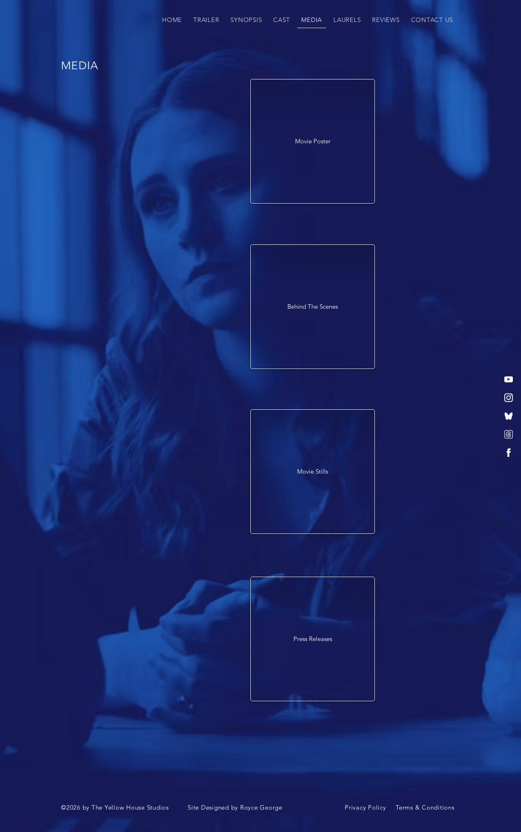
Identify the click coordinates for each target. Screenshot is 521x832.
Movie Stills (312, 471)
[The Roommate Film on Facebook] (508, 452)
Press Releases (312, 639)
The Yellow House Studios (130, 807)
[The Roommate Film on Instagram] (508, 397)
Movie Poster (313, 141)
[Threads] (508, 434)
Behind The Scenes (312, 306)
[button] (206, 20)
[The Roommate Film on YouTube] (508, 379)
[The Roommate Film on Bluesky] (508, 416)
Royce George (261, 807)
